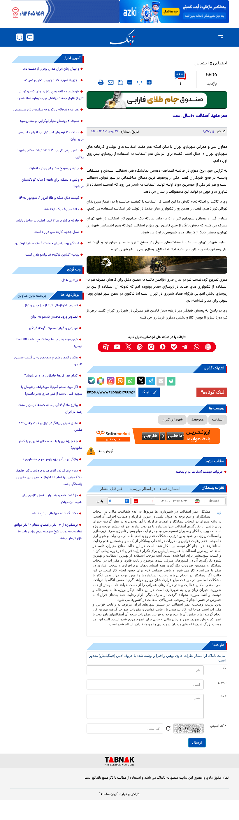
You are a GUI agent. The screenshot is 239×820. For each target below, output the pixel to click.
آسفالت (218, 420)
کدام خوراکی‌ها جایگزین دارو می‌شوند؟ (51, 376)
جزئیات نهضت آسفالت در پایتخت (199, 472)
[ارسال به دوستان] (161, 381)
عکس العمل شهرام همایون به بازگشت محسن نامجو (48, 361)
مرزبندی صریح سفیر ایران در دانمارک (54, 168)
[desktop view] (30, 37)
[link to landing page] (122, 37)
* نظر (222, 696)
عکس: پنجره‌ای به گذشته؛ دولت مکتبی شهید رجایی (50, 154)
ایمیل (222, 682)
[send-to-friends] (110, 82)
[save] (120, 82)
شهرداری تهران (172, 420)
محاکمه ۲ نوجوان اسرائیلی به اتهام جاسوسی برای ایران (51, 136)
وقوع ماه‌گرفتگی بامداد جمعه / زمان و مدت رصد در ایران (50, 409)
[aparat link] (105, 347)
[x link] (128, 347)
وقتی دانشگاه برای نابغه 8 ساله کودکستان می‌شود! (53, 183)
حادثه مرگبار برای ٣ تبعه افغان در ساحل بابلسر (47, 221)
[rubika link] (208, 347)
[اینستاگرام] (110, 380)
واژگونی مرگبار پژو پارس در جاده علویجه (50, 459)
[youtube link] (117, 347)
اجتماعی (220, 63)
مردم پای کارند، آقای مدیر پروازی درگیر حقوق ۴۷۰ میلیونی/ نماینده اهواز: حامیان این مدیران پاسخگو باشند (49, 477)
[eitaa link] (139, 347)
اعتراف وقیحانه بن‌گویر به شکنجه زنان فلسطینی (46, 109)
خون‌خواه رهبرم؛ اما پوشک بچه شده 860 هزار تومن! (48, 343)
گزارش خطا (105, 451)
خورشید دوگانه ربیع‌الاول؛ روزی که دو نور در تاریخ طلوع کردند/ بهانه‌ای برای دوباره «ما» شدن (50, 95)
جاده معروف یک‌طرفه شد (61, 209)
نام (224, 668)
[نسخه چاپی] (171, 381)
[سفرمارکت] (157, 436)
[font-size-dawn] (130, 82)
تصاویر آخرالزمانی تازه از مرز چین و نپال (51, 305)
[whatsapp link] (196, 347)
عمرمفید (197, 420)
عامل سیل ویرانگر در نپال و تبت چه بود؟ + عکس (50, 427)
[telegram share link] (150, 381)
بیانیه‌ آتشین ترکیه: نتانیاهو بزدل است (52, 255)
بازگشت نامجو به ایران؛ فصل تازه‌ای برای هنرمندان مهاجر (52, 499)
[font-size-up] (149, 82)
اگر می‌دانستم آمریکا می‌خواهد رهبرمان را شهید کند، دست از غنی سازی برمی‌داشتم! (51, 391)
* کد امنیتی (218, 726)
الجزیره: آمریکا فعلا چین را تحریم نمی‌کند (51, 80)
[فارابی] (157, 100)
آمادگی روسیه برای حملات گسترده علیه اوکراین (47, 243)
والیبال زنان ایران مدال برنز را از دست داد (51, 69)
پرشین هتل (69, 280)
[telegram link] (185, 347)
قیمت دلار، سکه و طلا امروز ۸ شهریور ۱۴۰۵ (49, 198)
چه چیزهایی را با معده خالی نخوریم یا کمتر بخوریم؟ (50, 445)
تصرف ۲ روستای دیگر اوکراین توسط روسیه (49, 121)
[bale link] (174, 347)
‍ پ (138, 82)
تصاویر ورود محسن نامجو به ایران (54, 317)
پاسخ (99, 501)
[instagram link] (151, 347)
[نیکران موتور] (157, 265)
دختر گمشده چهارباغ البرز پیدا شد (54, 513)
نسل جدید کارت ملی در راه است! (56, 232)
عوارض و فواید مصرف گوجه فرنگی (53, 328)
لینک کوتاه (214, 392)
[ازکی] (174, 11)
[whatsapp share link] (130, 381)
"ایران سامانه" (108, 794)
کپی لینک (149, 392)
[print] (101, 82)
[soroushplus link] (162, 347)
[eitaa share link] (120, 381)
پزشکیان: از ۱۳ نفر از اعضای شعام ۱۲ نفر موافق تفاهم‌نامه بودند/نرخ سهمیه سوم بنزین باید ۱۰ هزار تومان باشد (48, 531)
